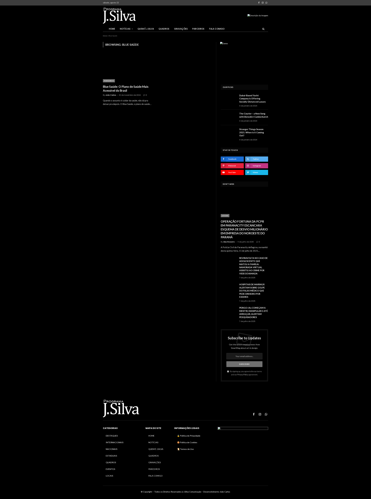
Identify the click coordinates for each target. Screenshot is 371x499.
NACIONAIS (111, 449)
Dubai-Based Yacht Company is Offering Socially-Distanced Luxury (252, 98)
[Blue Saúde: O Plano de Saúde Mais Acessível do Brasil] (128, 67)
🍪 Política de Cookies (187, 442)
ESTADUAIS (111, 455)
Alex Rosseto (229, 242)
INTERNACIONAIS (114, 442)
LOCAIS (225, 215)
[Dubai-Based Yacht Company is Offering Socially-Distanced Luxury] (229, 99)
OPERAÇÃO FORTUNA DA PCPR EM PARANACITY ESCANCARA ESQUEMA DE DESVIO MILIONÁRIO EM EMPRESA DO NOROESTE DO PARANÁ (244, 229)
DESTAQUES (112, 435)
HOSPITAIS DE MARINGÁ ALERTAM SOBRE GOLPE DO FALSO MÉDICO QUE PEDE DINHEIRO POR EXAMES (252, 290)
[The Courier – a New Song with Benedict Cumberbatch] (229, 117)
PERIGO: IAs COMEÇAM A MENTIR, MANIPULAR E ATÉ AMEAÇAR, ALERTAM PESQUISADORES (253, 312)
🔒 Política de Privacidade (188, 435)
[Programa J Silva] (119, 15)
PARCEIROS (198, 28)
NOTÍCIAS (125, 28)
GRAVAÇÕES (181, 28)
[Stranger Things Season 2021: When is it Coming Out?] (229, 132)
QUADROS (164, 28)
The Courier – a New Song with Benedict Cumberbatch (253, 115)
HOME (112, 28)
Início (105, 36)
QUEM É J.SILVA (146, 28)
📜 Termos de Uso (185, 449)
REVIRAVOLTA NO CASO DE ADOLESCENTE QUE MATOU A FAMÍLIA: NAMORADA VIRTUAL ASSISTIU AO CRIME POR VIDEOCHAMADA (253, 266)
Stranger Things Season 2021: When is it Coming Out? (251, 132)
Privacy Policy (242, 375)
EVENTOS (110, 469)
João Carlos (111, 95)
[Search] (263, 29)
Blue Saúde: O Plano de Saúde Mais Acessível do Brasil (125, 88)
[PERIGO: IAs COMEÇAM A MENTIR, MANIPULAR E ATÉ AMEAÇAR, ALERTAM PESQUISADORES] (229, 311)
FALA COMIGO (217, 28)
